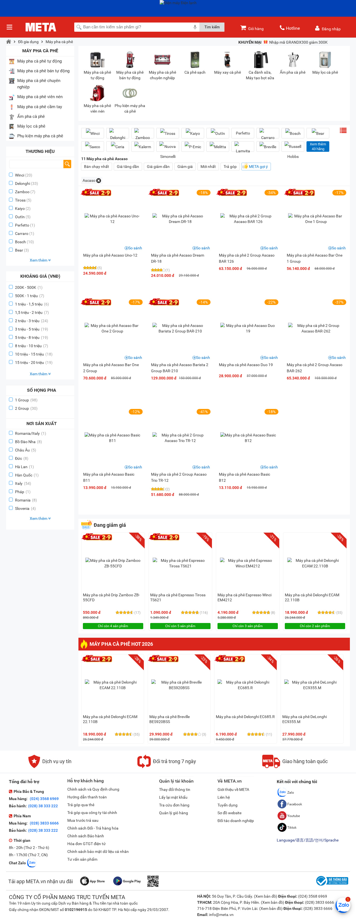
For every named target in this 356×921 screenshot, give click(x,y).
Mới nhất (208, 166)
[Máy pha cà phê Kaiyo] (193, 133)
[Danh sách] (343, 130)
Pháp (23, 492)
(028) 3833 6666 (44, 823)
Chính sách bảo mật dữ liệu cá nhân (98, 851)
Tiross (20, 200)
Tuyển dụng (227, 805)
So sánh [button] (135, 248)
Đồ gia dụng (28, 41)
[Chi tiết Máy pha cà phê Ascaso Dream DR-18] (180, 219)
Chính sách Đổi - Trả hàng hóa (92, 828)
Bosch (20, 242)
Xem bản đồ (265, 896)
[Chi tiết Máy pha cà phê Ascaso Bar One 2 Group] (112, 328)
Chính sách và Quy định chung (93, 789)
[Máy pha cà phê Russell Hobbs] (293, 151)
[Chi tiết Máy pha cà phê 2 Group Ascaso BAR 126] (248, 219)
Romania (26, 500)
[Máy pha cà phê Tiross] (168, 133)
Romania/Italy (30, 433)
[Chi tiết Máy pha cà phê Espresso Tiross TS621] (180, 563)
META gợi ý (258, 166)
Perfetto (22, 225)
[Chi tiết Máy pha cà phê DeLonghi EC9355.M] (312, 685)
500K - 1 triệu (29, 296)
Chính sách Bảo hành (85, 836)
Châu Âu (25, 450)
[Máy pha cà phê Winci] (92, 133)
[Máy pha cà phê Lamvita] (243, 148)
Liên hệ (223, 797)
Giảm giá (185, 166)
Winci (19, 175)
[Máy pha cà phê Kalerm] (143, 146)
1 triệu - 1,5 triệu (32, 304)
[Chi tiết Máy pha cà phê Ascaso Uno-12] (112, 219)
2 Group (26, 408)
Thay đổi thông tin (174, 789)
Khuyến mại (249, 42)
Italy (23, 483)
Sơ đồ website (229, 813)
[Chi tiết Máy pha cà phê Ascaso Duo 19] (248, 328)
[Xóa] (98, 180)
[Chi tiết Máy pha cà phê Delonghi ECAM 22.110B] (315, 563)
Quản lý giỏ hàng (173, 813)
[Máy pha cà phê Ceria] (118, 146)
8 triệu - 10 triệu (31, 346)
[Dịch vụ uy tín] (49, 766)
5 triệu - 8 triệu (31, 337)
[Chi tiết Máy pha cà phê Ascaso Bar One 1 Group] (316, 219)
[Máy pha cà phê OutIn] (218, 133)
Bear (19, 250)
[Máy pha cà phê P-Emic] (193, 146)
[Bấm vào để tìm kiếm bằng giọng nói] (195, 27)
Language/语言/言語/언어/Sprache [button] (307, 840)
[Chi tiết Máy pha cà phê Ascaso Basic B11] (112, 438)
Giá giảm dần (158, 166)
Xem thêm (39, 260)
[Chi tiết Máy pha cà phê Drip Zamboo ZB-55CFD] (113, 563)
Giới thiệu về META (233, 789)
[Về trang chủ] (8, 41)
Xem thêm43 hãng (318, 146)
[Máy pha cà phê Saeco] (92, 146)
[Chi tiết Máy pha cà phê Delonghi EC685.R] (245, 685)
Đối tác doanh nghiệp (235, 820)
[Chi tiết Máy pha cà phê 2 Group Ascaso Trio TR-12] (180, 438)
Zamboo (22, 192)
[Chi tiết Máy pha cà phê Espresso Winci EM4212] (248, 563)
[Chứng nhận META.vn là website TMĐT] (331, 885)
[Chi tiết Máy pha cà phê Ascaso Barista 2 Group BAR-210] (180, 328)
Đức (21, 458)
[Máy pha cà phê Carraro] (268, 135)
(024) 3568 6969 (44, 798)
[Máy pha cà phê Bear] (318, 133)
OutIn (20, 217)
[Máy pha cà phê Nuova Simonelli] (168, 151)
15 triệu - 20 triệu (34, 362)
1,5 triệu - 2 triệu (32, 312)
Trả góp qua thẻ (80, 805)
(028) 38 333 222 (43, 806)
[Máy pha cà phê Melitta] (218, 146)
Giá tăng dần (128, 166)
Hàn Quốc (27, 475)
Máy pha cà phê (59, 41)
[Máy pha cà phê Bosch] (293, 133)
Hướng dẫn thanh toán (87, 797)
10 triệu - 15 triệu (34, 354)
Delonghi (22, 183)
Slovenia (25, 508)
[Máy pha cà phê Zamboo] (143, 135)
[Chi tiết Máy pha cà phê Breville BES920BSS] (179, 685)
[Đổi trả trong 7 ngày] (166, 766)
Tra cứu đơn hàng (174, 805)
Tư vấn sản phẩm (82, 859)
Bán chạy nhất (96, 166)
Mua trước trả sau (82, 820)
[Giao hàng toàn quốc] (295, 766)
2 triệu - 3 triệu (31, 321)
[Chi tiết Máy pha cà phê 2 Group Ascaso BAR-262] (316, 328)
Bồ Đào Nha (28, 442)
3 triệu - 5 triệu (31, 329)
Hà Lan (24, 467)
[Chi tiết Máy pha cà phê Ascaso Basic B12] (248, 438)
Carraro (21, 233)
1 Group (26, 400)
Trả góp (230, 166)
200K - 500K (29, 287)
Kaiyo (20, 208)
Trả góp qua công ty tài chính (92, 812)
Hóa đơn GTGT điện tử (86, 843)
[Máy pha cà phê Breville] (268, 146)
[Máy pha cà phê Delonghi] (118, 135)
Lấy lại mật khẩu (173, 797)
